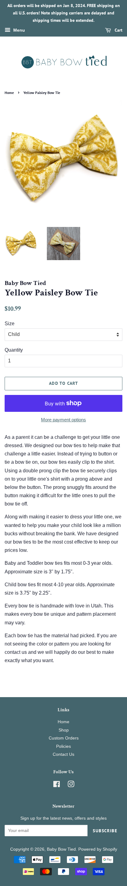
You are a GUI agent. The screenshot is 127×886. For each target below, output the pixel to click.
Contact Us (63, 754)
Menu (18, 30)
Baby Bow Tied (61, 849)
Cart (117, 30)
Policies (63, 746)
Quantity (14, 350)
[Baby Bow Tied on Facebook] (56, 785)
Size (9, 323)
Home (9, 92)
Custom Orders (64, 738)
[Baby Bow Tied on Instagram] (71, 785)
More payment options (63, 419)
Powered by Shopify (97, 849)
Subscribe (105, 830)
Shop (64, 730)
